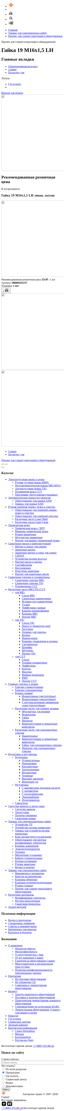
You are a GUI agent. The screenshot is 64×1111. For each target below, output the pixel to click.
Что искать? (8, 1065)
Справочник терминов (21, 923)
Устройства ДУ (24, 824)
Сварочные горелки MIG (29, 580)
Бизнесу (13, 991)
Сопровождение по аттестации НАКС (37, 1006)
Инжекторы (29, 714)
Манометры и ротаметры (29, 873)
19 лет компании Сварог (29, 957)
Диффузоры (29, 665)
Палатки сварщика (26, 815)
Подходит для (16, 72)
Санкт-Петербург (25, 1031)
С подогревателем (32, 794)
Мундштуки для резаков (36, 711)
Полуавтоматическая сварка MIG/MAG (38, 485)
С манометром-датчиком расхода (41, 787)
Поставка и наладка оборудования (35, 997)
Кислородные (30, 766)
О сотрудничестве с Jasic (29, 954)
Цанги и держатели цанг (36, 626)
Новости (13, 1015)
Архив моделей (17, 907)
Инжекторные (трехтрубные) (39, 699)
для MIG (20, 592)
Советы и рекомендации (22, 926)
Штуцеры (27, 650)
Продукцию (13, 1072)
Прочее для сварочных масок (32, 574)
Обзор (23, 66)
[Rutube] (9, 1105)
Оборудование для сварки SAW (33, 500)
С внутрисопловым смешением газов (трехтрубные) (40, 704)
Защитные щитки (25, 549)
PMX (25, 677)
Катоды (26, 668)
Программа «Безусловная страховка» (36, 494)
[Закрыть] (2, 467)
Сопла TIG (28, 623)
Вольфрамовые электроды (30, 897)
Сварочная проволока (27, 903)
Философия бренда (26, 951)
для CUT (20, 656)
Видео (9, 1082)
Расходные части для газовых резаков (37, 708)
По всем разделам (16, 1069)
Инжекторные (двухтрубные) (39, 696)
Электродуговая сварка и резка (26, 479)
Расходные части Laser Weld (31, 519)
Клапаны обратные (26, 879)
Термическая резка (19, 525)
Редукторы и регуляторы (22, 754)
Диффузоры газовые (34, 607)
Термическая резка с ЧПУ (30, 528)
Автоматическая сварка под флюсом (29, 497)
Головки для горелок (34, 632)
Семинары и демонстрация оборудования (31, 987)
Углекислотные (31, 760)
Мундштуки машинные (28, 537)
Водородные (29, 772)
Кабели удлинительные (28, 858)
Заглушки (27, 629)
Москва (19, 1034)
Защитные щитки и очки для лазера (35, 552)
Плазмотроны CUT (26, 586)
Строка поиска (10, 1059)
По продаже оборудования (30, 979)
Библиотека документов (22, 929)
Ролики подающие (26, 861)
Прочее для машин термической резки (37, 540)
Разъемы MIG (30, 613)
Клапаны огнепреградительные (33, 882)
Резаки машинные (25, 534)
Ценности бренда (25, 948)
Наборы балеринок (33, 674)
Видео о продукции (19, 920)
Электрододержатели (27, 849)
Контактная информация (22, 1028)
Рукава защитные (25, 864)
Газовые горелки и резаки (23, 684)
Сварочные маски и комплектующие (29, 543)
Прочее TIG (29, 653)
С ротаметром (30, 790)
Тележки (20, 852)
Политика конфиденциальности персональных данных (33, 971)
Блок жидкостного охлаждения (33, 836)
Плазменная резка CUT (28, 491)
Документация (14, 1086)
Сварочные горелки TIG (29, 583)
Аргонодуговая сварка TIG (31, 488)
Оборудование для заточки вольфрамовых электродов (30, 841)
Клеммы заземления (26, 845)
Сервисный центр (16, 1079)
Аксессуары (22, 812)
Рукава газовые (24, 885)
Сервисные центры (19, 1021)
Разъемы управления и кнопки (40, 641)
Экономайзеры (30, 797)
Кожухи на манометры (28, 876)
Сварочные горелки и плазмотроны (29, 577)
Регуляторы (22, 784)
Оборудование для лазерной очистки (36, 516)
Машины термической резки (31, 531)
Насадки (27, 671)
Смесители (21, 803)
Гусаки (26, 604)
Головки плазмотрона (34, 662)
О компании (15, 945)
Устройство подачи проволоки (33, 827)
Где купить (14, 84)
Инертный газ (30, 781)
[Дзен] (3, 1105)
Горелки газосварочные (28, 690)
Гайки (25, 717)
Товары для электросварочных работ (29, 821)
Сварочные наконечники (36, 598)
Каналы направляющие (35, 610)
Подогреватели (31, 800)
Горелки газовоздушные (29, 687)
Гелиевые (27, 775)
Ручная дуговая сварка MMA (32, 482)
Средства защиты (25, 809)
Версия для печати (12, 92)
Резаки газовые (24, 693)
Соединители (30, 644)
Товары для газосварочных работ (27, 33)
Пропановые (29, 763)
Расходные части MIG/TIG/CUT (26, 589)
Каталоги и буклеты (20, 932)
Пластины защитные (27, 571)
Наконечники (30, 736)
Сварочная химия (25, 818)
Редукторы (21, 757)
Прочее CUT (29, 681)
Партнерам (14, 976)
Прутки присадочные (27, 900)
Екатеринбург (23, 1037)
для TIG (19, 619)
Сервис (12, 69)
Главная (12, 30)
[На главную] (21, 6)
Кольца (26, 635)
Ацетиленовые (30, 769)
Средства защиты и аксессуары (26, 806)
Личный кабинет (18, 1024)
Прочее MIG (29, 616)
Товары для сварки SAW (29, 503)
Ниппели (27, 720)
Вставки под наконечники (37, 601)
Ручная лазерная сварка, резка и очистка (31, 506)
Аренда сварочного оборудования (35, 994)
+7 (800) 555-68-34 (43, 1045)
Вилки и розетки (25, 867)
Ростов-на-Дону (24, 1040)
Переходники (30, 638)
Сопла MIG (28, 595)
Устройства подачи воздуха (31, 558)
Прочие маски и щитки (28, 561)
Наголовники (23, 568)
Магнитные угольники (28, 855)
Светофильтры (23, 564)
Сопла (25, 659)
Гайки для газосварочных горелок (42, 745)
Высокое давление (32, 778)
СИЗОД (19, 555)
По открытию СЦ (25, 982)
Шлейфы (27, 647)
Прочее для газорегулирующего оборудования (35, 36)
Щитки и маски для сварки (31, 546)
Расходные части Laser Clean (31, 522)
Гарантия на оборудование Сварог (35, 960)
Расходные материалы (21, 894)
